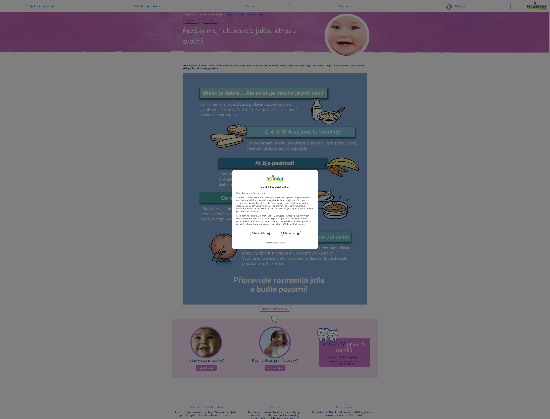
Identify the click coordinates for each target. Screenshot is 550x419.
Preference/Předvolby (275, 243)
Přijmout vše (288, 233)
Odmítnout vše (258, 233)
